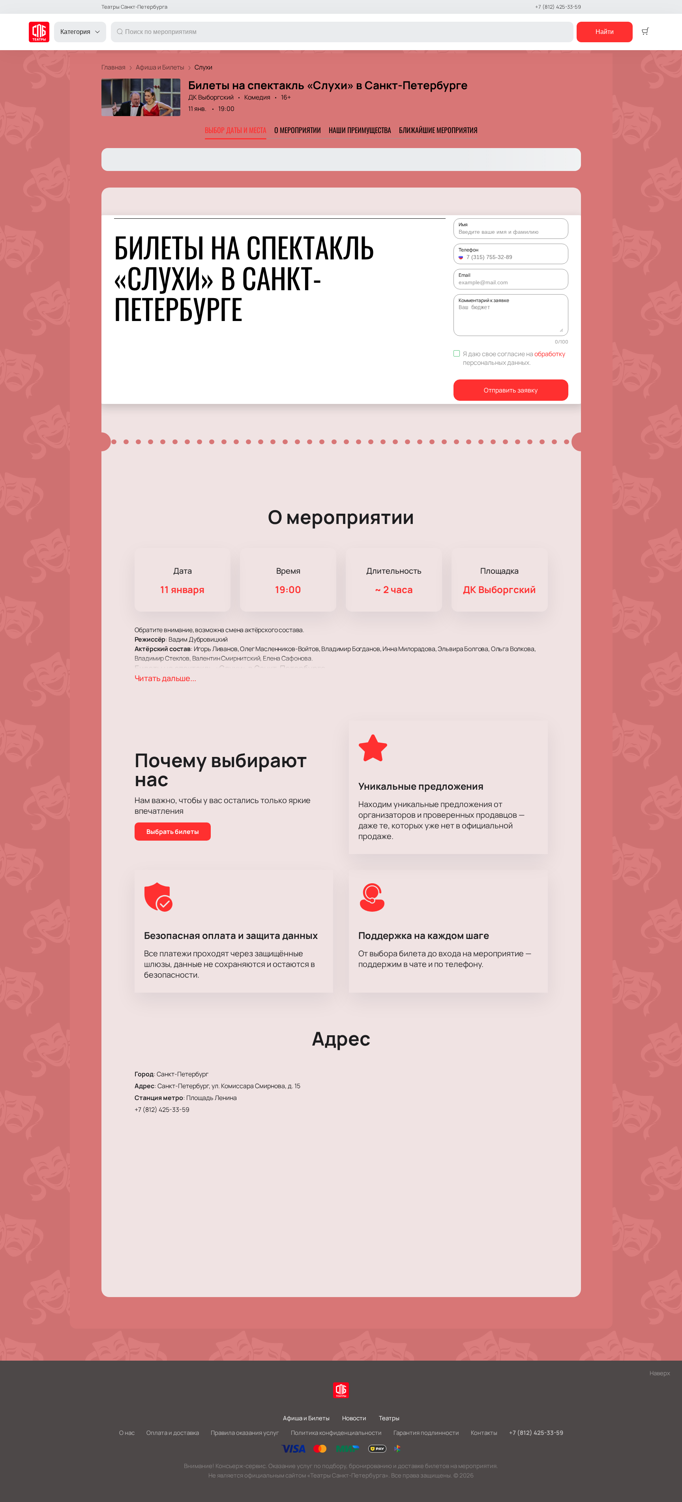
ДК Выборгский (211, 97)
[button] (462, 257)
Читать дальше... (165, 678)
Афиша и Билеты (306, 1418)
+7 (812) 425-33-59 (558, 7)
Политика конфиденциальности (336, 1433)
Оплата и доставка (172, 1433)
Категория (75, 31)
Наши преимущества (360, 130)
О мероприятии (297, 130)
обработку (549, 353)
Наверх (660, 1373)
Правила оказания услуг (245, 1433)
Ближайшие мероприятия (438, 130)
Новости (354, 1418)
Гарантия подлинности (426, 1433)
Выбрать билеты (172, 831)
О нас (127, 1433)
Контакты (484, 1433)
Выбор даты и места (235, 130)
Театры (389, 1418)
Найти (605, 31)
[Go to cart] (645, 32)
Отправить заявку (511, 390)
